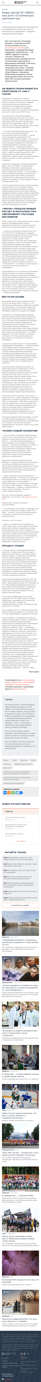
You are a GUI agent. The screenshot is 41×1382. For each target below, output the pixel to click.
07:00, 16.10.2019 (7, 22)
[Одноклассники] (9, 792)
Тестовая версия (7, 1376)
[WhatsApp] (13, 792)
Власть (33, 760)
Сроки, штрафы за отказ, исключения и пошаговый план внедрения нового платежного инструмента (20, 1322)
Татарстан (7, 764)
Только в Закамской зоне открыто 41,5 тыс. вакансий (20, 1076)
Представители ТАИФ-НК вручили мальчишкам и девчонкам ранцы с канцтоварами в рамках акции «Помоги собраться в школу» (19, 1198)
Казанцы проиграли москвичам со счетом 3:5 (19, 1116)
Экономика (5, 1316)
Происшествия (7, 982)
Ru (22, 1357)
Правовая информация (9, 1363)
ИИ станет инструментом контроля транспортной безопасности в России (17, 878)
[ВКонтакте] (5, 792)
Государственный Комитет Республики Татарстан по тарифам (16, 778)
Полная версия (7, 1374)
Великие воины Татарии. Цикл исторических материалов (15, 826)
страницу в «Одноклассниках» (17, 684)
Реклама (5, 1361)
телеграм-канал (28, 680)
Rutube (15, 689)
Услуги (14, 760)
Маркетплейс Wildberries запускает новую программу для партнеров (20, 865)
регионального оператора (15, 48)
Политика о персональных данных (11, 1366)
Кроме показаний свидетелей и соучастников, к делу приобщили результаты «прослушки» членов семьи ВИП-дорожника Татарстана (20, 990)
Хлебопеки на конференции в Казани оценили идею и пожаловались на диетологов (20, 1035)
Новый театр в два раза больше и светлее (20, 1282)
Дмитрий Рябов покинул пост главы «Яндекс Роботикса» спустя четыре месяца (18, 858)
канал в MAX (27, 682)
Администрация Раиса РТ (23, 764)
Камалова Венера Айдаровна (13, 783)
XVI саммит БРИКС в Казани (15, 818)
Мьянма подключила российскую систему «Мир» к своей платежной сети (20, 899)
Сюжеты (9, 811)
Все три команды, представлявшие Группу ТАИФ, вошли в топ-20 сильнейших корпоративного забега (20, 1240)
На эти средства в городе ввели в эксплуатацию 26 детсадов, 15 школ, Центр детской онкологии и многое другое (20, 945)
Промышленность (8, 1028)
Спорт (4, 1110)
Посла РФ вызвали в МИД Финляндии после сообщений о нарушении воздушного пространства (18, 885)
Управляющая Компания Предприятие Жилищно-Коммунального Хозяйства (17, 773)
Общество (23, 760)
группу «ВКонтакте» (13, 682)
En (25, 1358)
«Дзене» (23, 689)
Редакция (5, 1358)
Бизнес (5, 9)
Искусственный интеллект (14, 835)
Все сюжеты (21, 841)
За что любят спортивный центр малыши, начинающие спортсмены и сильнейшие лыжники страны (20, 1156)
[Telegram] (17, 792)
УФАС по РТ (7, 768)
